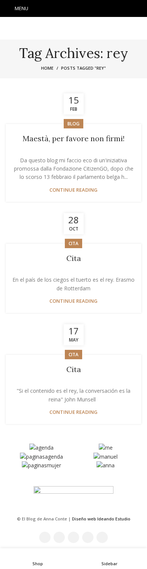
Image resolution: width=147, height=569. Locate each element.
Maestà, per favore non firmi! (74, 138)
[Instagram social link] (73, 8)
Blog (73, 124)
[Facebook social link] (54, 8)
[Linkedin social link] (93, 8)
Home (47, 68)
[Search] (139, 8)
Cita (73, 258)
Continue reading (73, 190)
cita (73, 243)
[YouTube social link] (83, 8)
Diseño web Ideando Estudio (101, 519)
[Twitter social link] (64, 8)
